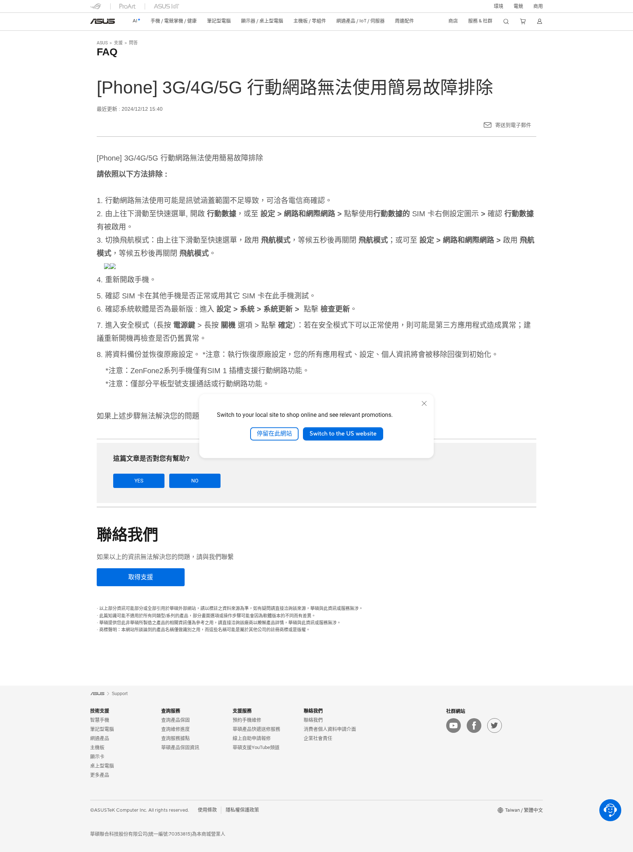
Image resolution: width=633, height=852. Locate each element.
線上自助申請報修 (252, 738)
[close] (424, 403)
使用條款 (207, 810)
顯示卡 (97, 756)
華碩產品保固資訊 (180, 747)
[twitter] (494, 725)
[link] (102, 21)
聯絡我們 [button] (313, 710)
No (195, 481)
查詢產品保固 (175, 719)
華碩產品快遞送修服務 (256, 729)
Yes (138, 481)
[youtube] (453, 725)
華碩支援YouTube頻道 (256, 747)
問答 (133, 42)
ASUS (102, 42)
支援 (118, 42)
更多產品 (99, 774)
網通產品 (99, 738)
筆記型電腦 (102, 729)
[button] (518, 6)
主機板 (97, 747)
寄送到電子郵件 (513, 125)
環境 (498, 6)
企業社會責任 (318, 738)
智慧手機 (99, 719)
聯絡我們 (313, 719)
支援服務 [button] (242, 710)
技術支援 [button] (99, 710)
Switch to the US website (343, 433)
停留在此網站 (274, 433)
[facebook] (474, 725)
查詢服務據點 (175, 738)
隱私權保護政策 (242, 810)
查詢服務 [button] (170, 710)
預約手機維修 (247, 719)
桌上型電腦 (102, 765)
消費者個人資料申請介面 (330, 729)
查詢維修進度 (175, 729)
